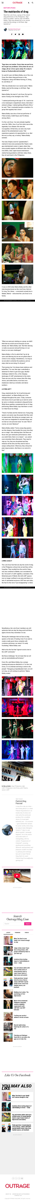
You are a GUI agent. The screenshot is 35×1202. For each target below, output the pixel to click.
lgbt (23, 786)
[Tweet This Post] (15, 34)
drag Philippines (16, 786)
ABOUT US (8, 1194)
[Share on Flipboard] (19, 34)
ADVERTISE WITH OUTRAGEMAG (21, 1194)
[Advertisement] (17, 319)
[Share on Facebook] (11, 34)
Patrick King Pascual (15, 29)
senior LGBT (5, 790)
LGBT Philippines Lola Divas (11, 788)
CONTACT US (18, 1195)
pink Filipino (24, 788)
